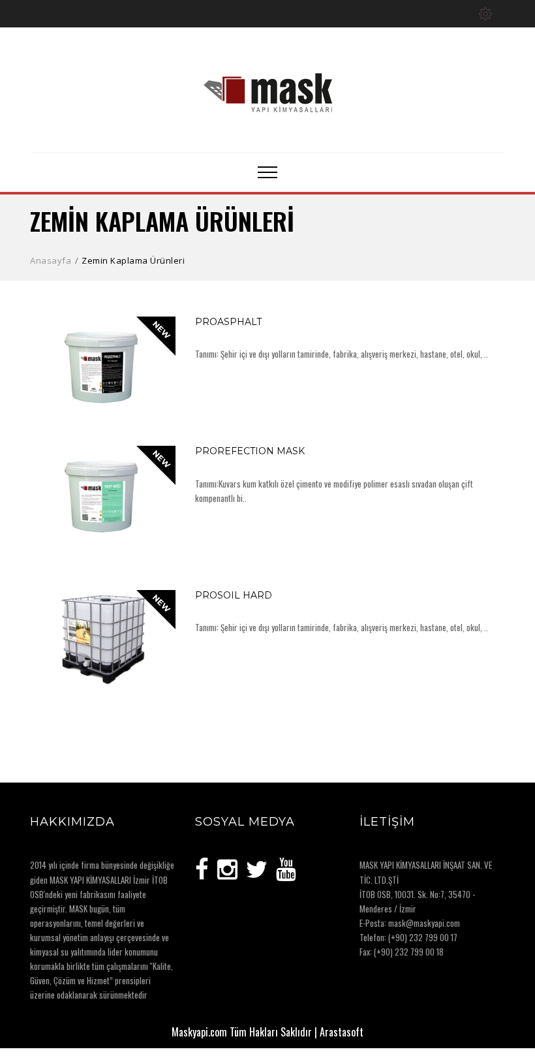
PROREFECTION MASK (250, 451)
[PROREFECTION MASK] (163, 530)
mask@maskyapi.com (424, 922)
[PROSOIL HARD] (163, 674)
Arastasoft (341, 1032)
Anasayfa (50, 260)
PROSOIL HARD (233, 595)
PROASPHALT (228, 322)
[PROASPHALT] (163, 400)
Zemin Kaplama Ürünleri (133, 260)
